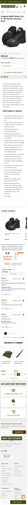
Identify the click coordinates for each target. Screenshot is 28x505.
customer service (18, 466)
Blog (3, 498)
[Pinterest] (8, 451)
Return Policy (17, 471)
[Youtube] (6, 451)
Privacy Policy (5, 478)
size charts (4, 495)
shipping (16, 468)
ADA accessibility (6, 473)
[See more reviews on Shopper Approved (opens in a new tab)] (11, 294)
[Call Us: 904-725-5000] (20, 6)
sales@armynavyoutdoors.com (12, 443)
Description (4, 77)
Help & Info (5, 463)
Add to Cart (17, 502)
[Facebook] (1, 451)
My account (17, 473)
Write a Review (13, 273)
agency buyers (18, 475)
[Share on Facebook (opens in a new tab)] (6, 294)
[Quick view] (8, 374)
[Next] (4, 1)
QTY (3, 502)
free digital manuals (7, 491)
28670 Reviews (8, 259)
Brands (3, 493)
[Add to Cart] (18, 374)
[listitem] (12, 228)
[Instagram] (3, 451)
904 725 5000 (7, 446)
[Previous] (1, 1)
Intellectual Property (7, 484)
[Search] (24, 12)
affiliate (3, 471)
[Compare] (11, 374)
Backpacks (17, 499)
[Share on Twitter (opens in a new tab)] (9, 294)
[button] (12, 58)
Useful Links (5, 488)
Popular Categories (17, 489)
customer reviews (6, 468)
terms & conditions (6, 475)
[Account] (17, 6)
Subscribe (19, 432)
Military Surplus (18, 492)
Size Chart (7, 62)
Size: (5, 62)
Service (16, 463)
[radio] (20, 252)
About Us (4, 466)
